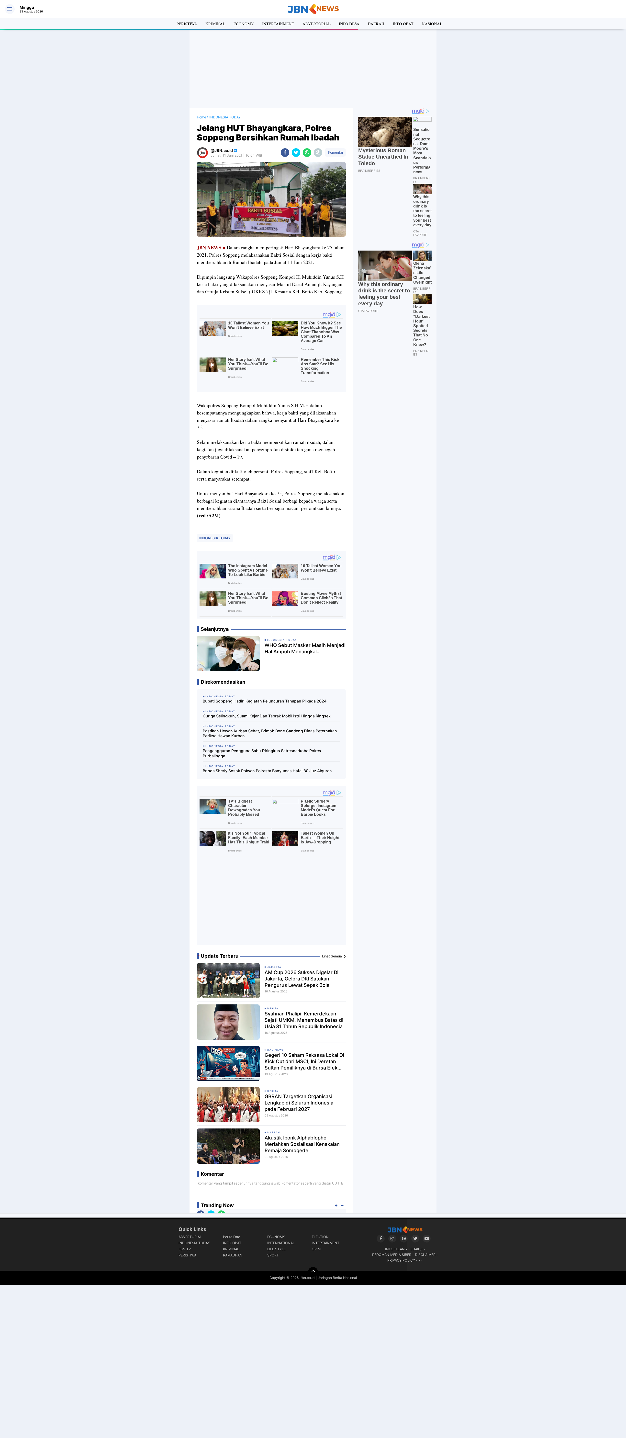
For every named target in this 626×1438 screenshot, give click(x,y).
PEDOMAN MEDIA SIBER (391, 1255)
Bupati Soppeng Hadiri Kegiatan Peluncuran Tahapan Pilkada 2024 (264, 701)
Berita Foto (231, 1237)
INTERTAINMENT (278, 23)
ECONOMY (244, 23)
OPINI (316, 1249)
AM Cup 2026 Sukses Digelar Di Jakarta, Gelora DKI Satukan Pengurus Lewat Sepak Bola (301, 978)
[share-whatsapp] (307, 152)
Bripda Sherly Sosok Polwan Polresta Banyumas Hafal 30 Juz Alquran (267, 770)
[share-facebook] (285, 152)
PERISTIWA (187, 23)
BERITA (273, 1008)
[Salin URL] (318, 152)
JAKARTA (274, 967)
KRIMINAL (215, 23)
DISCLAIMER (425, 1255)
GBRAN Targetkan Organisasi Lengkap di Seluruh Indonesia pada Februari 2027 (299, 1102)
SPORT (273, 1255)
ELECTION (320, 1237)
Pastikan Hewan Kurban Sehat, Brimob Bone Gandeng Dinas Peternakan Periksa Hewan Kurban (270, 733)
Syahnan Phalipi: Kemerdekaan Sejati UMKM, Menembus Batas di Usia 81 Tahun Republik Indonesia (304, 1020)
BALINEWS (275, 1049)
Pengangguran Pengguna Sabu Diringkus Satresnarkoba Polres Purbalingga (262, 753)
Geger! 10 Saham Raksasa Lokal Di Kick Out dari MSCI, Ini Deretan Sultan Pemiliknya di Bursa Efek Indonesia (304, 1061)
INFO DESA (349, 23)
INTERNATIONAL (281, 1243)
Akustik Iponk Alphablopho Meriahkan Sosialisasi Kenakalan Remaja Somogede (302, 1144)
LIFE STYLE (276, 1249)
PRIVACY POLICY (401, 1260)
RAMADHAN (232, 1255)
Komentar (335, 152)
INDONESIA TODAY (215, 538)
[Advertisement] (313, 68)
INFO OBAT (403, 23)
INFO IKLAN (395, 1249)
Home (201, 117)
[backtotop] (313, 1272)
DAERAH (376, 23)
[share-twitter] (296, 152)
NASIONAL (432, 23)
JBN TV (185, 1249)
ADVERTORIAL (316, 23)
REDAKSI (415, 1249)
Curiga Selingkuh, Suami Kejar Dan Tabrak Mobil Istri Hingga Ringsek (267, 715)
